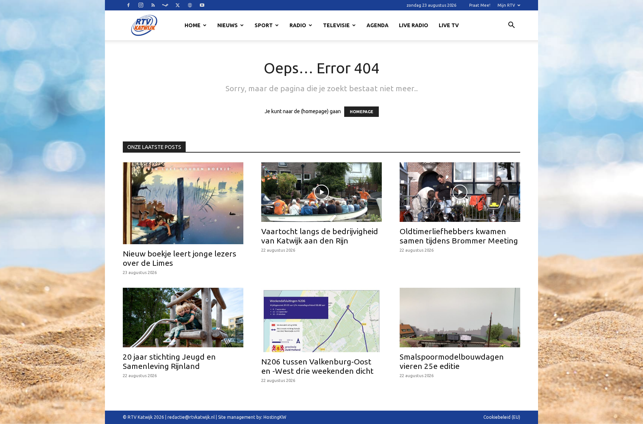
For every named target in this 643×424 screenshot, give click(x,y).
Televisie (336, 25)
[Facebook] (128, 5)
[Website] (189, 5)
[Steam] (165, 5)
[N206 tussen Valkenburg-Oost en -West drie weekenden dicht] (321, 320)
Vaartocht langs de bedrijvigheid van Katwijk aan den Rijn (319, 236)
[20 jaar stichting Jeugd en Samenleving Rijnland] (183, 317)
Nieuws (227, 25)
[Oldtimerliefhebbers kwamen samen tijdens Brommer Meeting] (460, 192)
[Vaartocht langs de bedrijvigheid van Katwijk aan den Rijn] (321, 192)
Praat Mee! (479, 5)
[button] (511, 26)
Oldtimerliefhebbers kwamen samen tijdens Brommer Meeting (459, 236)
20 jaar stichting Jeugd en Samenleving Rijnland (169, 361)
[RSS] (153, 5)
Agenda (377, 25)
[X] (177, 5)
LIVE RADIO (413, 25)
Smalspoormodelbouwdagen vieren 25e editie (452, 361)
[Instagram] (140, 5)
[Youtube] (202, 5)
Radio (297, 25)
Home (193, 25)
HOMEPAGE (361, 111)
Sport (264, 25)
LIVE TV (449, 25)
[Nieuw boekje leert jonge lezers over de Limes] (183, 203)
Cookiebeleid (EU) (501, 417)
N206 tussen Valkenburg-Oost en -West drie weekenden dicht (317, 366)
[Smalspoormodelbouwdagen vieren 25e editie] (460, 317)
